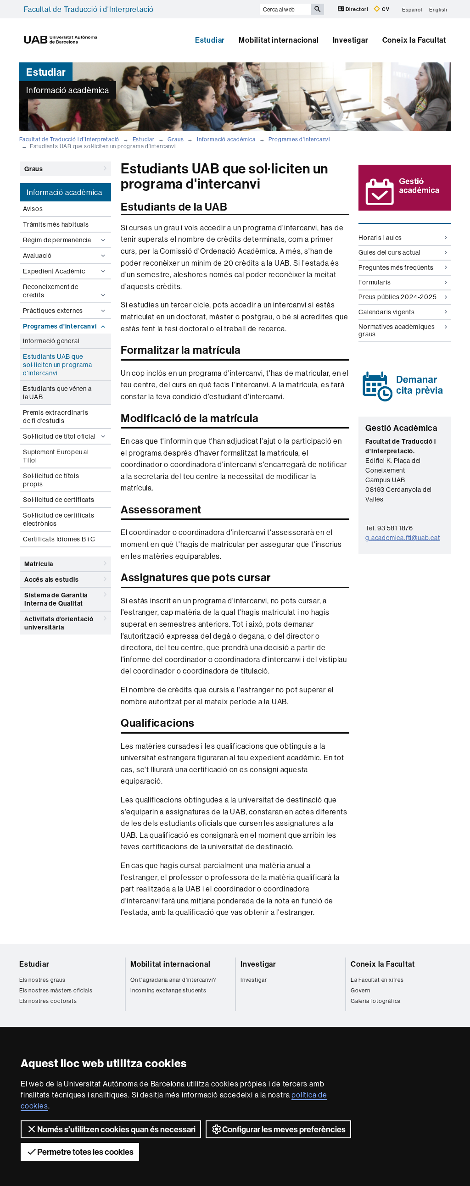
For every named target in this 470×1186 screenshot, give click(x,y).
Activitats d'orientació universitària (58, 623)
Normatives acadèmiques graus (396, 330)
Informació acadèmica (226, 139)
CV (384, 9)
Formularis (374, 282)
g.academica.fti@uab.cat (402, 538)
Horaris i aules (380, 238)
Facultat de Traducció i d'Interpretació (89, 9)
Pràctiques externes (53, 310)
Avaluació (37, 255)
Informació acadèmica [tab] (64, 192)
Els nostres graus (42, 979)
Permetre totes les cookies (85, 1152)
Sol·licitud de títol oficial (59, 436)
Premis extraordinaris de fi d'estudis (56, 416)
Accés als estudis (51, 579)
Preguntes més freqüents (395, 267)
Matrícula (38, 564)
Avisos (33, 209)
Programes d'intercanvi (299, 139)
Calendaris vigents (386, 312)
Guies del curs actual (389, 252)
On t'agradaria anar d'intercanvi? (173, 979)
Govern (360, 990)
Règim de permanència (57, 240)
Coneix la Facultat (414, 40)
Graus (176, 139)
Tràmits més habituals (56, 224)
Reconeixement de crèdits (50, 291)
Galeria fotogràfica (376, 1000)
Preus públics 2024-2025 (397, 297)
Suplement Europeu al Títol (56, 456)
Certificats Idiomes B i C (59, 539)
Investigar (351, 40)
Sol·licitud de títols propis (51, 480)
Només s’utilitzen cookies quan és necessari (116, 1129)
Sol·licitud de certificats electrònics (59, 519)
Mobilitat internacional (279, 40)
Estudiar (210, 40)
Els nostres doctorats (48, 1000)
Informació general (51, 341)
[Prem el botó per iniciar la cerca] (317, 9)
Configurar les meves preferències (284, 1129)
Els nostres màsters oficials (55, 990)
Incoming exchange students (168, 990)
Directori (357, 9)
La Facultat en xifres (377, 979)
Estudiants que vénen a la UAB (57, 392)
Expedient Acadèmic (54, 271)
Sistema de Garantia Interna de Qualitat (56, 599)
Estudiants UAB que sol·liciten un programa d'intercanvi (57, 364)
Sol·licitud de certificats (59, 500)
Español (412, 9)
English (438, 9)
